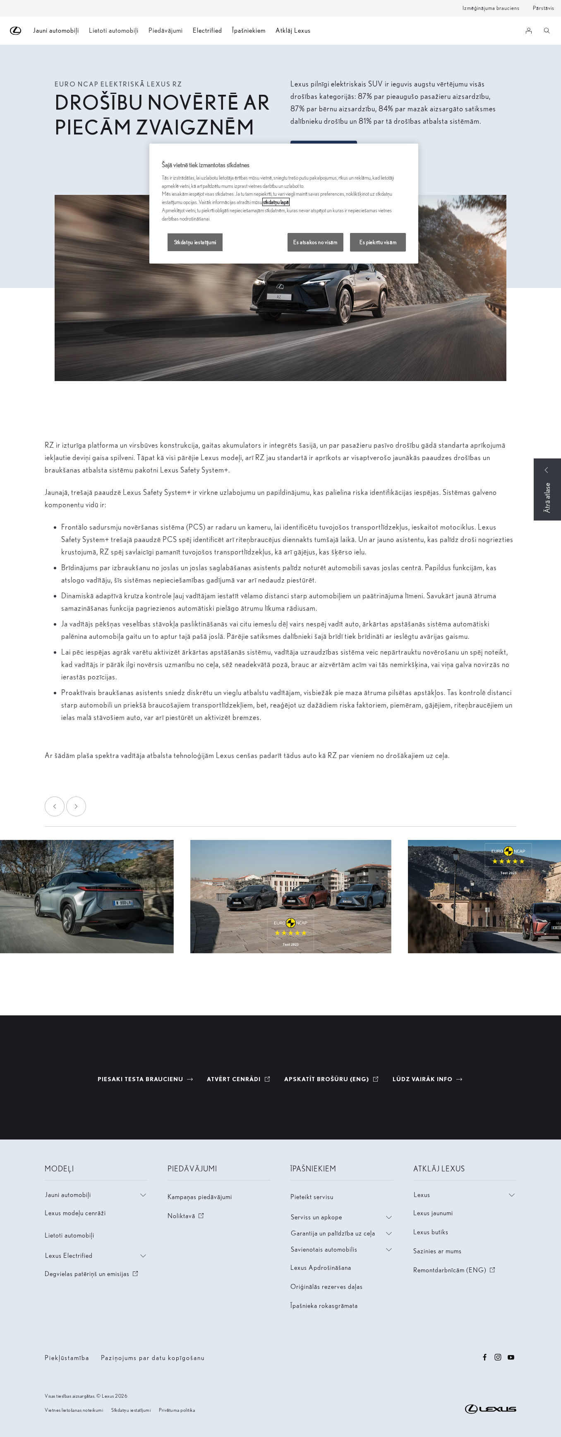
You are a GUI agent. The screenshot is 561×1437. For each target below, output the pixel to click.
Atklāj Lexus (293, 30)
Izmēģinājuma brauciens (491, 8)
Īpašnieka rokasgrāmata (324, 1306)
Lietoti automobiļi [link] (114, 30)
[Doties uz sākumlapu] (16, 30)
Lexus (422, 1195)
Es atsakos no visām (315, 242)
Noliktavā (186, 1216)
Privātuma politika (177, 1410)
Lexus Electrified (69, 1255)
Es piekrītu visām (378, 242)
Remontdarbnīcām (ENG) (454, 1270)
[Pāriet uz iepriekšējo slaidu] (55, 806)
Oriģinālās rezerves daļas (326, 1287)
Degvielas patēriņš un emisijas (92, 1274)
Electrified (207, 30)
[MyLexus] (529, 30)
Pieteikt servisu (311, 1197)
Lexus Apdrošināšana (320, 1267)
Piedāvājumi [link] (166, 30)
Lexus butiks (430, 1232)
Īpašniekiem (249, 30)
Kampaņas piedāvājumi (200, 1197)
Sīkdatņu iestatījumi (131, 1410)
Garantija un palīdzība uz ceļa (333, 1233)
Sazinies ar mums (437, 1251)
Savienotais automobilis (324, 1249)
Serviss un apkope (316, 1217)
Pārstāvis (543, 8)
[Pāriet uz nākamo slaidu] (76, 806)
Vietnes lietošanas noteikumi (74, 1410)
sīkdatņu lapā (276, 202)
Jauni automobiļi (68, 1195)
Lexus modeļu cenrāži (75, 1213)
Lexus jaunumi (433, 1213)
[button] (290, 896)
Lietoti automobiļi (69, 1235)
